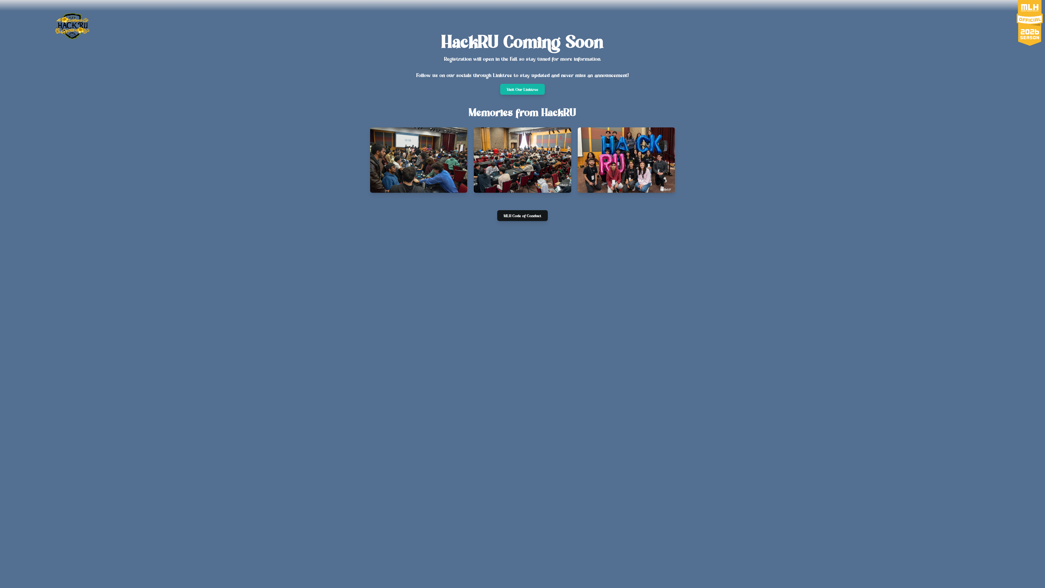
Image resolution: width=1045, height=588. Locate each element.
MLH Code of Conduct (522, 216)
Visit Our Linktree (522, 90)
